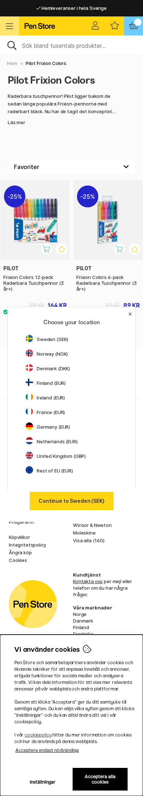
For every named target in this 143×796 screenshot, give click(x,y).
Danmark (83, 621)
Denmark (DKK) (53, 368)
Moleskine (84, 533)
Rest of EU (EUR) (55, 471)
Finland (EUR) (51, 383)
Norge (80, 614)
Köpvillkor (19, 537)
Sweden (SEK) (52, 339)
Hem (12, 63)
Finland (81, 627)
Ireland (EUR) (51, 398)
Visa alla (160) (88, 540)
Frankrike (83, 634)
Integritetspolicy (27, 545)
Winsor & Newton (92, 525)
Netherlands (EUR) (57, 441)
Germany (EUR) (53, 427)
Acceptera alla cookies (100, 779)
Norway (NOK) (52, 354)
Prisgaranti (21, 522)
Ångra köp (20, 552)
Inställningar (43, 782)
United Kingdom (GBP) (61, 456)
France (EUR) (51, 412)
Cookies (18, 560)
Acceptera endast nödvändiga (47, 750)
